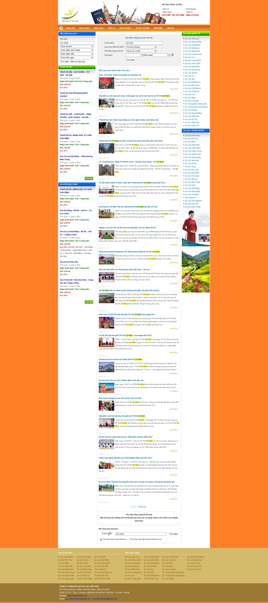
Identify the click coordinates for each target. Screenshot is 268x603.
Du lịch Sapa (190, 167)
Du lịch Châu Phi (192, 125)
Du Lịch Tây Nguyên (193, 201)
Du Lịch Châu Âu (192, 91)
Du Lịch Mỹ (189, 79)
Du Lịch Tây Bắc (192, 194)
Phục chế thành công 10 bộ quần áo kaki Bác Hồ (120, 75)
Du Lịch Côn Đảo (192, 176)
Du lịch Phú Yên (192, 204)
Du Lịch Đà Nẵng (192, 188)
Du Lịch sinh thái (192, 160)
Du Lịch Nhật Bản (192, 67)
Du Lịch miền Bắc (192, 145)
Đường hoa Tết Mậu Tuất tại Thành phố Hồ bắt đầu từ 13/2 (128, 207)
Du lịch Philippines (193, 82)
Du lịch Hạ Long (192, 170)
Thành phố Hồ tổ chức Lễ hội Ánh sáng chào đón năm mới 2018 (131, 141)
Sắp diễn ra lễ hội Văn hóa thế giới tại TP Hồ (122, 416)
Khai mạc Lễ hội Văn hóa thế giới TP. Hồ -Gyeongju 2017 (127, 314)
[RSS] (205, 28)
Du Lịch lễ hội (191, 163)
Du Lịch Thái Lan (192, 39)
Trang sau (142, 507)
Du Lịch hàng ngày (193, 157)
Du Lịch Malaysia (192, 48)
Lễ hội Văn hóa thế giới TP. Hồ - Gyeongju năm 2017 (125, 335)
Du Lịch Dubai (191, 110)
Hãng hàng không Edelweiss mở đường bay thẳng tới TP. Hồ (129, 252)
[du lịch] (196, 292)
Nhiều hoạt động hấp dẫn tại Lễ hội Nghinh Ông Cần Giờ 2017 (125, 458)
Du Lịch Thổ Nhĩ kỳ (193, 88)
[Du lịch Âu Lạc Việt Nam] (134, 24)
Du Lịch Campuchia (193, 54)
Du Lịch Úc (189, 76)
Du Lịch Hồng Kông (193, 42)
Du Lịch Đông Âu (192, 116)
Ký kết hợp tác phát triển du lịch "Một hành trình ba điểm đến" (126, 437)
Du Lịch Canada (192, 101)
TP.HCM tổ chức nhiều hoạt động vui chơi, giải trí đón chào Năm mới (129, 120)
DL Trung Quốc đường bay (196, 107)
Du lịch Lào (189, 57)
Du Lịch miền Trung (193, 151)
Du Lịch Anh (190, 94)
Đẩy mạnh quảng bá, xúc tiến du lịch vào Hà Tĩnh (120, 398)
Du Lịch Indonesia (192, 70)
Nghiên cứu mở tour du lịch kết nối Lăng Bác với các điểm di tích (127, 228)
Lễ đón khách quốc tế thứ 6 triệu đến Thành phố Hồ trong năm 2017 (132, 183)
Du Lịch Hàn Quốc (192, 63)
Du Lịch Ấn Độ (191, 73)
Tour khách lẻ (190, 198)
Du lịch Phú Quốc (192, 173)
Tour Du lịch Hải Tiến (69, 262)
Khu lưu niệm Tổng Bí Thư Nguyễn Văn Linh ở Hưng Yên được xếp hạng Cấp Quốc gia (136, 482)
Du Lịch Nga (190, 98)
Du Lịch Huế (190, 185)
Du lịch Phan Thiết (192, 207)
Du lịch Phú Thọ (191, 139)
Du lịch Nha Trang (192, 182)
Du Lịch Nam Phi (192, 122)
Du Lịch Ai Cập (191, 119)
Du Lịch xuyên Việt (193, 154)
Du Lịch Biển (190, 142)
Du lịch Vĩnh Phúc (192, 136)
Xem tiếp (89, 178)
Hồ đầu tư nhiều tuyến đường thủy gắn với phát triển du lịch (129, 290)
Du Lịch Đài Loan (192, 85)
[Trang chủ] (61, 28)
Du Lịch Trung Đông (193, 113)
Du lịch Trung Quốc (193, 60)
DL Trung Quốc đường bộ (196, 104)
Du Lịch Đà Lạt (191, 179)
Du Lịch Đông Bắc (192, 191)
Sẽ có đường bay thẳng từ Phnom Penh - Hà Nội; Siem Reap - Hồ (131, 162)
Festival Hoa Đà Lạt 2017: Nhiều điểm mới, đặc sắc (121, 380)
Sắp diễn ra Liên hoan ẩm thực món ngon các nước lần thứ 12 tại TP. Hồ (134, 96)
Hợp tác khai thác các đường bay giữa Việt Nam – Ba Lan (124, 269)
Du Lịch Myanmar (192, 51)
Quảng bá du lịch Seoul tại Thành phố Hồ (120, 359)
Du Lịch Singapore (193, 45)
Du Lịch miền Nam (193, 148)
